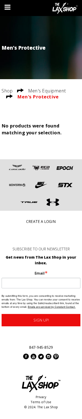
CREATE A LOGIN (41, 221)
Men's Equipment (47, 91)
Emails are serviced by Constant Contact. (52, 306)
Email (40, 273)
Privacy (41, 397)
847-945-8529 (41, 347)
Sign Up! (41, 320)
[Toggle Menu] (7, 7)
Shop (7, 91)
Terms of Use (41, 402)
